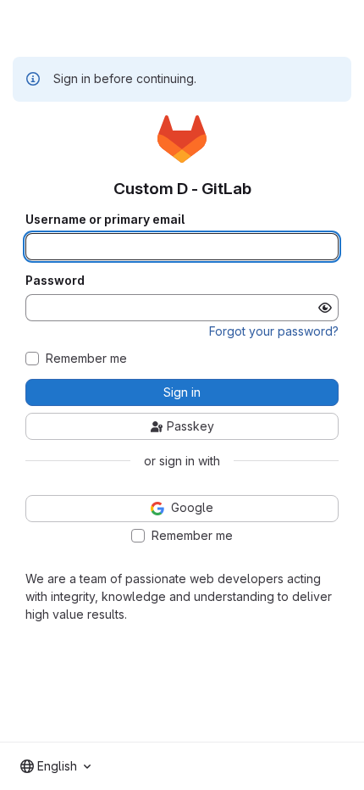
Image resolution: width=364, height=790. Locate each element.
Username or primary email (105, 219)
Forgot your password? (274, 331)
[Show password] (325, 307)
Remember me (86, 358)
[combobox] (55, 766)
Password (55, 280)
